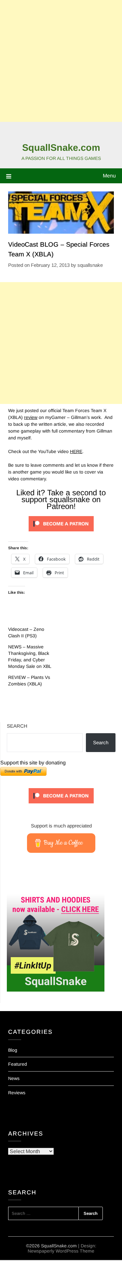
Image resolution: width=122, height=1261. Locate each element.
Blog (12, 1050)
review (30, 417)
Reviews (16, 1092)
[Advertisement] (61, 61)
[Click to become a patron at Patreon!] (61, 533)
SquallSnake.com (61, 147)
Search (17, 726)
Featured (17, 1064)
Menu (109, 175)
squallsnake (90, 265)
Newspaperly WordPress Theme (61, 1251)
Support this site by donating (33, 762)
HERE (76, 451)
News (14, 1078)
